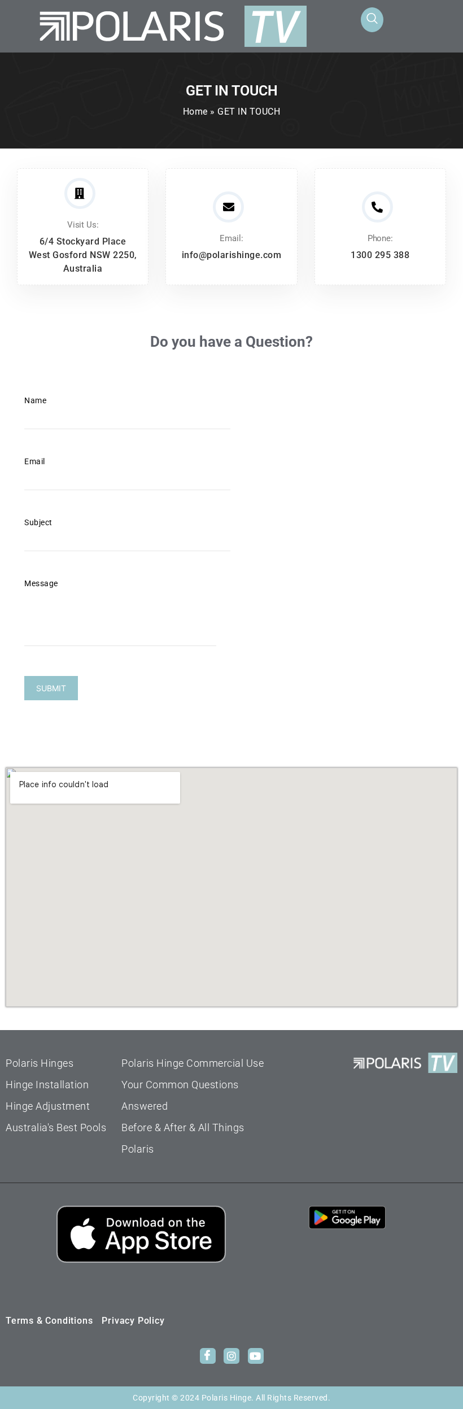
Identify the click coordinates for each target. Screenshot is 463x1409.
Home (195, 111)
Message (41, 583)
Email (34, 461)
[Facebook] (208, 1356)
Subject (38, 522)
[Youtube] (256, 1356)
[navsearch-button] (372, 19)
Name (35, 400)
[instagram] (231, 1356)
